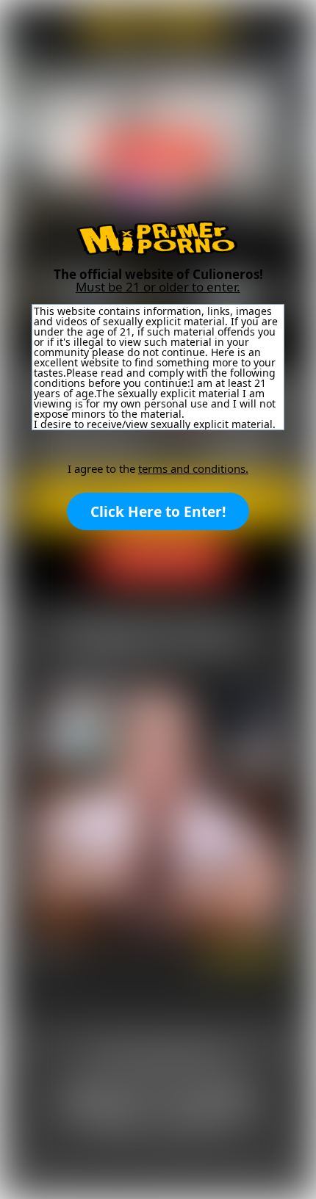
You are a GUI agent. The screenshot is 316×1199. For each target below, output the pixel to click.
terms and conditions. (193, 468)
